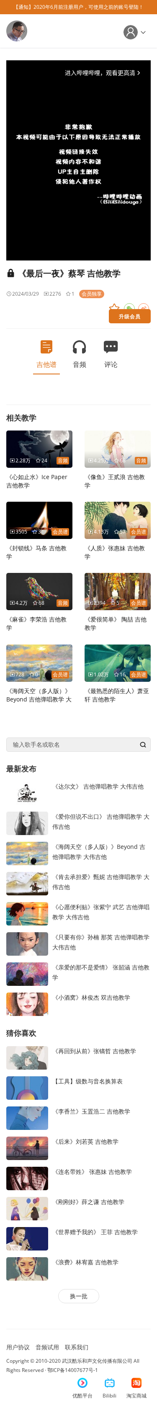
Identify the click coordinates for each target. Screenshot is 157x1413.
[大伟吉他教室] (16, 30)
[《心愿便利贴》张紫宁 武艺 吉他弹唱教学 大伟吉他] (27, 913)
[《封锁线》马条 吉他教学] (39, 519)
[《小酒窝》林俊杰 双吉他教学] (27, 1004)
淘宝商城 (136, 1395)
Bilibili (109, 1395)
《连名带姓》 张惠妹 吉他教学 (92, 1172)
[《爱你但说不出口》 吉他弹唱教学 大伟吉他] (27, 823)
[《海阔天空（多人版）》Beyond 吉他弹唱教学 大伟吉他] (39, 662)
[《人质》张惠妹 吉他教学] (118, 519)
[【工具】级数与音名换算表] (27, 1087)
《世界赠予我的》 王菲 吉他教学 (95, 1232)
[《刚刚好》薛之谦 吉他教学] (27, 1208)
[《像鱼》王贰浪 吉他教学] (118, 448)
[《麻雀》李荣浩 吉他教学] (39, 591)
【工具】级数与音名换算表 (87, 1081)
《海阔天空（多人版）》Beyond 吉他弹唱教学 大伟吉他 (39, 699)
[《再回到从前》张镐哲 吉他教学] (27, 1057)
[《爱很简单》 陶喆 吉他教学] (118, 591)
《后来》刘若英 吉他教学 (85, 1141)
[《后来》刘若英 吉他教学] (27, 1148)
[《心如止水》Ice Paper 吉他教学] (39, 448)
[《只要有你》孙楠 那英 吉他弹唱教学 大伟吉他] (27, 943)
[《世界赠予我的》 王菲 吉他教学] (27, 1238)
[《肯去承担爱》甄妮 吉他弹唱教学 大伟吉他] (27, 883)
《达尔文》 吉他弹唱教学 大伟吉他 (98, 786)
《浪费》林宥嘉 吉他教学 (85, 1262)
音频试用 (47, 1347)
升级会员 (130, 316)
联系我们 (76, 1347)
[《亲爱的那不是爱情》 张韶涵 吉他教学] (27, 973)
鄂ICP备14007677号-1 (72, 1370)
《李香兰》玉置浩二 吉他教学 (91, 1111)
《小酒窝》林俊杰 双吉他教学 (91, 997)
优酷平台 (82, 1395)
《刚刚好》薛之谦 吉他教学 (88, 1202)
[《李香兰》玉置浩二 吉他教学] (27, 1118)
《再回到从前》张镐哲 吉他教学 (94, 1051)
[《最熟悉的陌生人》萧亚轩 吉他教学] (118, 662)
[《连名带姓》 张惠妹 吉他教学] (27, 1178)
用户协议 (18, 1347)
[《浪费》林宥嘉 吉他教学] (27, 1268)
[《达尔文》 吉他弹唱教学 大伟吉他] (27, 793)
